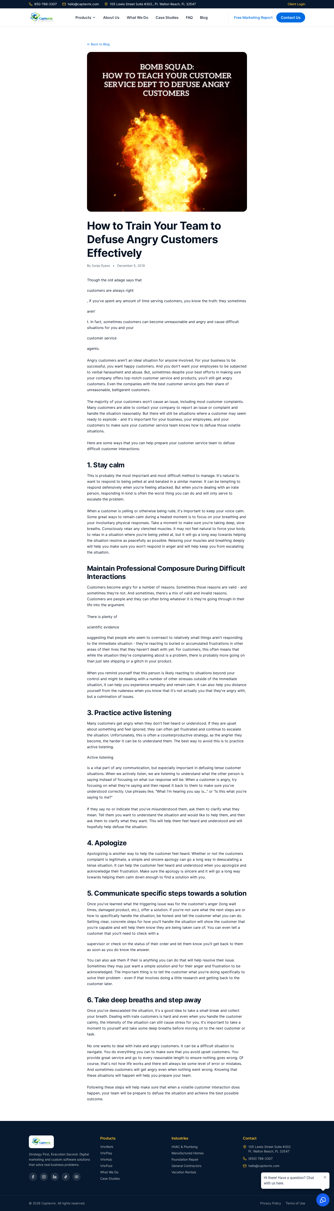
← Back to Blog (98, 44)
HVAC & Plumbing (185, 1147)
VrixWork (106, 1147)
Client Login (296, 4)
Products (83, 17)
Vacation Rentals (184, 1172)
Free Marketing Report (253, 17)
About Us (111, 17)
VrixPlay (106, 1153)
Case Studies (167, 17)
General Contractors (186, 1166)
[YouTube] (76, 1177)
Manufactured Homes (188, 1153)
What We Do (137, 17)
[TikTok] (66, 1177)
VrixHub (106, 1159)
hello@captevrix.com (83, 4)
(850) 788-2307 (260, 1158)
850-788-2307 (45, 4)
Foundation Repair (185, 1159)
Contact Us (291, 17)
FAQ (189, 17)
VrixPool (106, 1166)
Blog (204, 17)
